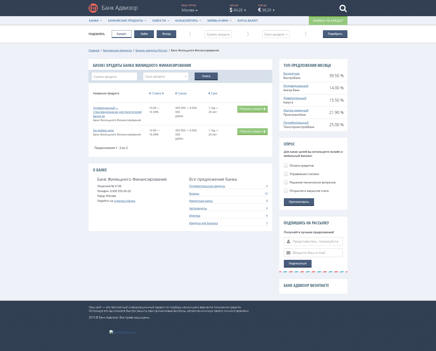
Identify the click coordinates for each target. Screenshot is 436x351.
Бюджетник (291, 73)
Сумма (182, 93)
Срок (214, 93)
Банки (94, 21)
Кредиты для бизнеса (203, 223)
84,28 (238, 10)
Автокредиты (198, 208)
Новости (159, 21)
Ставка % (158, 93)
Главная (94, 50)
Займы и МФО (217, 21)
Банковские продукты (125, 21)
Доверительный (294, 98)
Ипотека (194, 215)
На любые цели (103, 130)
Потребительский (296, 122)
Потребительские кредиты (207, 186)
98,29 (266, 10)
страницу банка (124, 201)
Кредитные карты (201, 201)
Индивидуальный (295, 86)
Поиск (206, 76)
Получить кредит (251, 108)
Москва (188, 10)
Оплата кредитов (302, 165)
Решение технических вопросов (312, 182)
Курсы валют (248, 21)
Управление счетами (304, 174)
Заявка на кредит (328, 20)
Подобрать (335, 34)
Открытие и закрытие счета (309, 191)
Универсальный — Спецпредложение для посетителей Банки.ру (117, 112)
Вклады (194, 193)
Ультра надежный (295, 110)
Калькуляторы (186, 21)
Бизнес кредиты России (151, 50)
